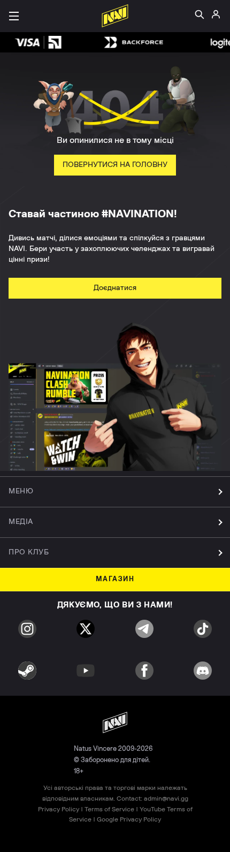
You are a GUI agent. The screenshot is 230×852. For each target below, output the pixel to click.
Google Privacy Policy (129, 819)
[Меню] (14, 16)
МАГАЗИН (115, 579)
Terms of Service (109, 809)
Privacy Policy (58, 809)
